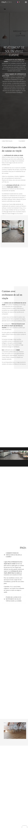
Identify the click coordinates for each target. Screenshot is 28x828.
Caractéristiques (7, 141)
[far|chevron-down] (14, 96)
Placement (22, 141)
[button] (22, 2)
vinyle (18, 350)
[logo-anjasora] (6, 2)
